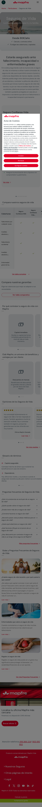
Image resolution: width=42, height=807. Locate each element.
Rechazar (21, 161)
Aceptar (21, 156)
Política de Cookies (25, 146)
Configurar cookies (21, 165)
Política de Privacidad (10, 147)
